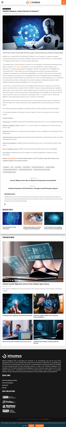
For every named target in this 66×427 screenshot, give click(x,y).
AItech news (18, 167)
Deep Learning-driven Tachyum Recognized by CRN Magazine (32, 228)
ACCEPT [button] (31, 425)
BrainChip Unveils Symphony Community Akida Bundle (17, 316)
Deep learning (26, 167)
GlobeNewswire (7, 13)
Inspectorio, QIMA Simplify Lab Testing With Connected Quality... (45, 316)
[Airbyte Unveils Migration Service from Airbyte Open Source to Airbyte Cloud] (33, 261)
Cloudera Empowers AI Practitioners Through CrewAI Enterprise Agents (33, 188)
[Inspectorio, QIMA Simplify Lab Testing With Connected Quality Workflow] (48, 304)
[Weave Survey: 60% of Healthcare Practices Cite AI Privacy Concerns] (18, 330)
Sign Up (4, 387)
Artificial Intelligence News (9, 380)
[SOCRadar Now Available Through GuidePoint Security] (48, 330)
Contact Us (5, 385)
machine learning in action (25, 169)
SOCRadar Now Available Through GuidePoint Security (46, 342)
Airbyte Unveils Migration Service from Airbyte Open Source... (26, 284)
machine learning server (9, 172)
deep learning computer (38, 167)
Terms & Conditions (7, 383)
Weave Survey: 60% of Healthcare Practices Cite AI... (17, 342)
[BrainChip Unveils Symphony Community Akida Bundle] (18, 304)
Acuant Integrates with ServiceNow (9, 228)
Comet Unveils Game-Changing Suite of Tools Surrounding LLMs (53, 228)
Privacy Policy (45, 419)
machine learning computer (10, 169)
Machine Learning (6, 8)
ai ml (12, 167)
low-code (27, 125)
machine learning (17, 67)
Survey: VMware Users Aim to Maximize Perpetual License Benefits (33, 180)
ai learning (6, 167)
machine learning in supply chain (42, 169)
